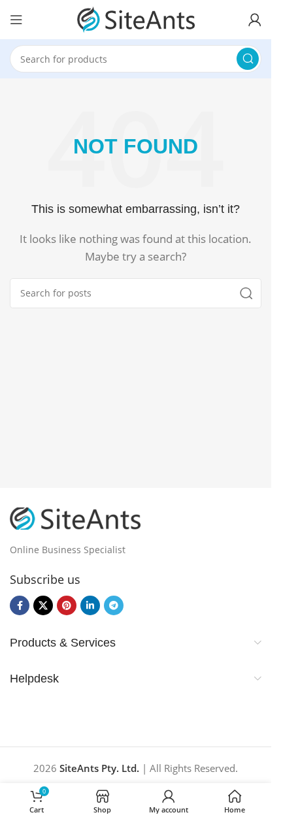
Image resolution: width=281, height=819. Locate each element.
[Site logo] (136, 18)
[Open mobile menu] (16, 20)
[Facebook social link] (19, 605)
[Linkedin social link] (90, 605)
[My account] (255, 20)
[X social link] (43, 605)
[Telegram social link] (114, 605)
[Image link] (75, 517)
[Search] (248, 59)
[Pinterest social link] (66, 605)
